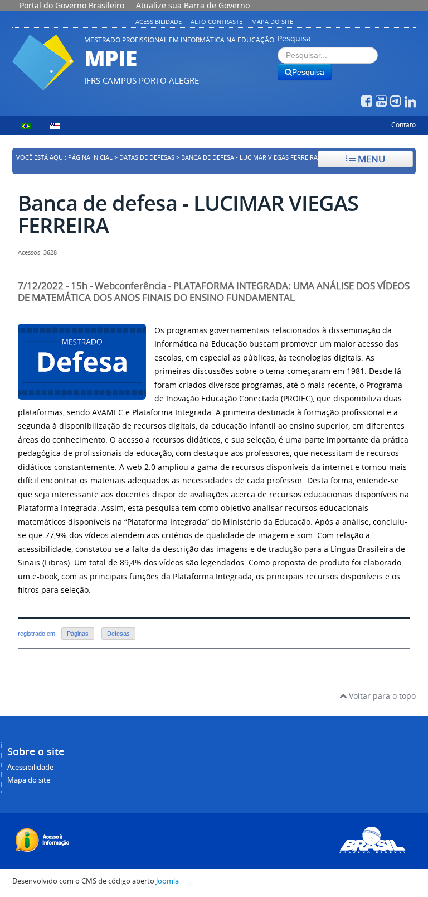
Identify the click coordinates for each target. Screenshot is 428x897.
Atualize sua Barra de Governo (193, 5)
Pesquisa (294, 38)
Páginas (78, 633)
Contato (403, 124)
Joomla (167, 881)
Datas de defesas (146, 157)
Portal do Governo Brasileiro (72, 5)
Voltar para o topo (381, 695)
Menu (370, 158)
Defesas (118, 633)
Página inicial (90, 157)
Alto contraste (216, 21)
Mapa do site (272, 21)
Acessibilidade (158, 21)
